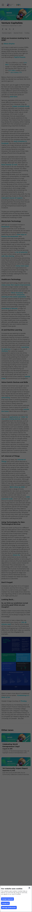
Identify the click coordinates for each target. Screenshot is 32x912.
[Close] (29, 888)
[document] (16, 899)
